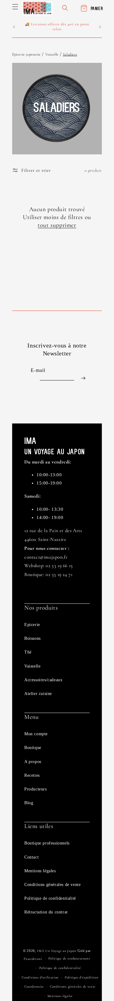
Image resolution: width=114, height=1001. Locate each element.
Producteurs (35, 789)
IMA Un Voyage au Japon (56, 951)
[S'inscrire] (83, 378)
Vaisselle (52, 54)
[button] (15, 6)
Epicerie (32, 624)
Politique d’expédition (81, 977)
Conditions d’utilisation (40, 977)
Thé (28, 652)
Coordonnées (34, 986)
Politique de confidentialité (50, 898)
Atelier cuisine (38, 693)
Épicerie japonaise (26, 54)
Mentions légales (40, 871)
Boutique (32, 747)
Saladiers (70, 54)
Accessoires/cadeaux (43, 680)
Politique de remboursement (69, 958)
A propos (32, 761)
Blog (28, 803)
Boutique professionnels (47, 843)
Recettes (32, 775)
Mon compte (36, 734)
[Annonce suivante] (100, 27)
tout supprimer (57, 225)
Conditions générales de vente (52, 884)
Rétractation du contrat (46, 912)
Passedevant (33, 959)
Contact (31, 857)
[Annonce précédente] (14, 27)
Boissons (32, 638)
